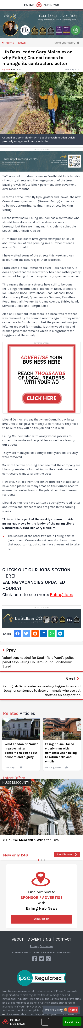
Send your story (65, 42)
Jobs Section (54, 570)
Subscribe (72, 1021)
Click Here (41, 919)
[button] (38, 860)
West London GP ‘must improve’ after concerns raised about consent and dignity (21, 750)
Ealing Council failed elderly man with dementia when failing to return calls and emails (61, 752)
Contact (63, 939)
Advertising (39, 939)
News (22, 42)
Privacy (34, 946)
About (18, 939)
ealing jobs (61, 594)
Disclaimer (46, 946)
